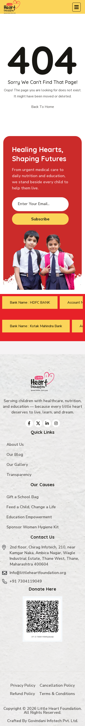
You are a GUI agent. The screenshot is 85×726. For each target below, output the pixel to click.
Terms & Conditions (57, 693)
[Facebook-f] (29, 423)
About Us (15, 444)
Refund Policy (22, 693)
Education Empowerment (29, 517)
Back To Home (42, 106)
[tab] (30, 302)
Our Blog (15, 454)
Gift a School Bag (23, 497)
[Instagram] (56, 423)
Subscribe (40, 219)
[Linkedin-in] (47, 423)
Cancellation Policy (57, 685)
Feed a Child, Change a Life (31, 507)
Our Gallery (17, 464)
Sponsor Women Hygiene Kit (33, 527)
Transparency (19, 474)
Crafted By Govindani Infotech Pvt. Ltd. (42, 720)
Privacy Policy (22, 685)
